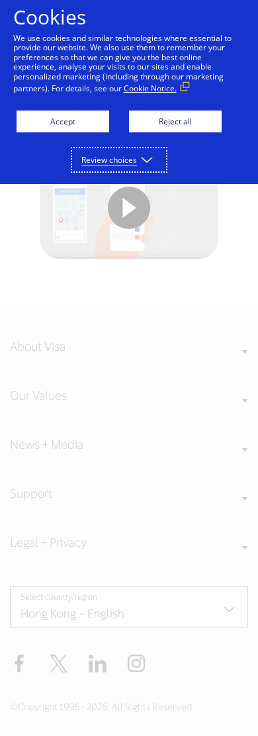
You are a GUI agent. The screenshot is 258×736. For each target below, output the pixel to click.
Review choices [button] (109, 159)
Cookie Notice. (150, 88)
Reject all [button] (175, 121)
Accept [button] (62, 121)
